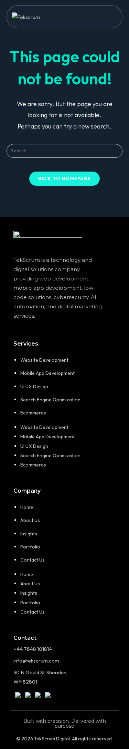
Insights (28, 534)
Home (26, 507)
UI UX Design (34, 386)
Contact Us (32, 560)
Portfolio (30, 547)
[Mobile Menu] (114, 17)
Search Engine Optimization (50, 400)
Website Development (44, 360)
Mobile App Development (47, 373)
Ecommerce (33, 413)
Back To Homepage (64, 178)
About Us (30, 520)
